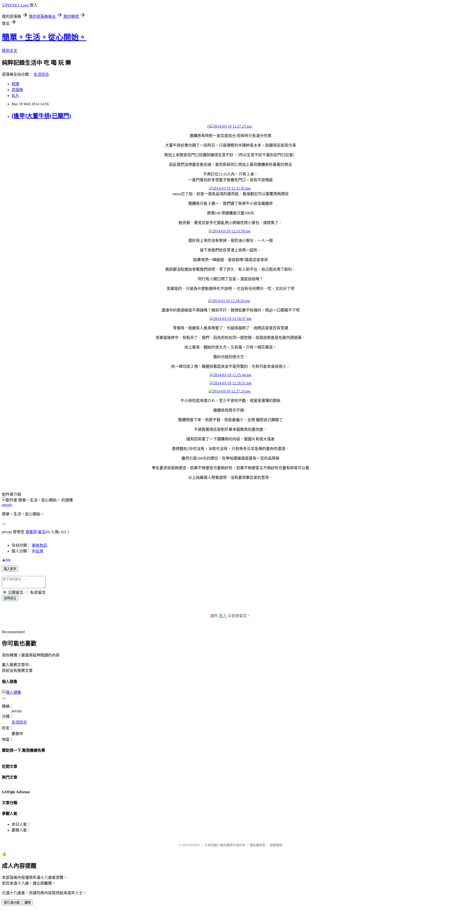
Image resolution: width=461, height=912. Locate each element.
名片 (15, 96)
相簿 (15, 84)
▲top (6, 559)
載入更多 (10, 569)
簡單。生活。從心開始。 (44, 37)
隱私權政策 (257, 845)
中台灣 (37, 551)
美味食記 (39, 545)
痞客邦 (31, 532)
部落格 (17, 90)
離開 (27, 902)
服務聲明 (276, 845)
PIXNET (194, 845)
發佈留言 (10, 598)
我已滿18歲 (12, 902)
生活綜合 (41, 74)
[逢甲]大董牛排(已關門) (41, 116)
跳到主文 (9, 51)
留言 (42, 532)
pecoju (7, 505)
